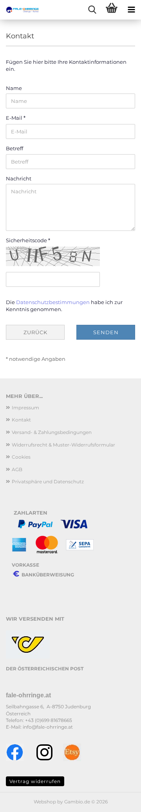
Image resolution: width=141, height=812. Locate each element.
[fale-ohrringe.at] (19, 10)
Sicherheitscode (27, 240)
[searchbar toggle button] (92, 10)
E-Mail (15, 118)
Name (14, 88)
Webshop (45, 802)
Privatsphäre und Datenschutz (48, 481)
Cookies (21, 457)
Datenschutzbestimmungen (53, 302)
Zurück (35, 332)
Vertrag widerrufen (35, 781)
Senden (106, 332)
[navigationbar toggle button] (131, 10)
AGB (17, 469)
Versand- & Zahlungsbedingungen (52, 432)
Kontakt (21, 420)
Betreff (14, 148)
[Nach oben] (119, 800)
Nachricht (18, 178)
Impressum (25, 408)
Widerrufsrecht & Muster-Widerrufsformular (63, 445)
